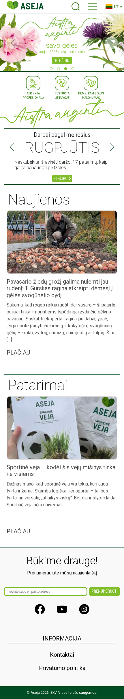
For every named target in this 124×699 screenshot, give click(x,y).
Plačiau (62, 61)
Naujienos (39, 199)
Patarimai (38, 385)
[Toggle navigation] (92, 7)
